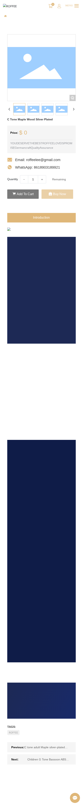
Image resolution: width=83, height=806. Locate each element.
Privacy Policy (48, 799)
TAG (34, 799)
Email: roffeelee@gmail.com (37, 160)
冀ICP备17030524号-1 (19, 795)
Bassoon (38, 16)
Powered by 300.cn (16, 799)
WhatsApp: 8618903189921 (37, 167)
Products (23, 16)
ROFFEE (13, 732)
